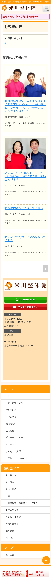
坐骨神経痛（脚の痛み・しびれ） (22, 503)
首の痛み (10, 482)
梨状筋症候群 (12, 524)
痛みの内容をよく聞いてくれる (24, 208)
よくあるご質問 (13, 451)
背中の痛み (11, 489)
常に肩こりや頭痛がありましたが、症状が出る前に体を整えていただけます (25, 176)
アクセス (10, 444)
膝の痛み (10, 537)
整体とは (10, 555)
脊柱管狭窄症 (12, 510)
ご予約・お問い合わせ (16, 458)
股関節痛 (10, 531)
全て (6, 43)
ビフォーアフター (14, 437)
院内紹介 (10, 430)
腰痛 (8, 496)
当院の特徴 (11, 417)
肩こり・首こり (13, 475)
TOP (8, 396)
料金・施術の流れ (14, 403)
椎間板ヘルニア (13, 517)
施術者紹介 (11, 423)
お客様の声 (11, 410)
